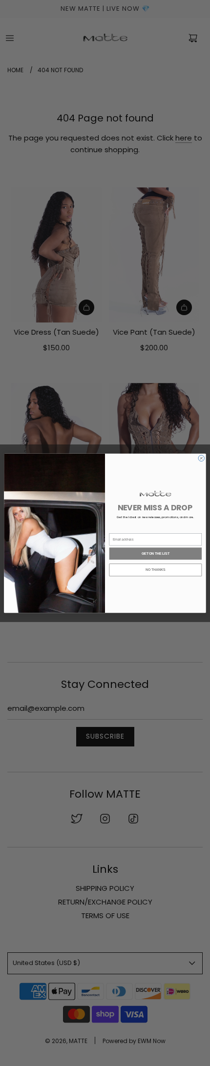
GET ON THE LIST (155, 553)
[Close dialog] (201, 458)
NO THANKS (155, 569)
